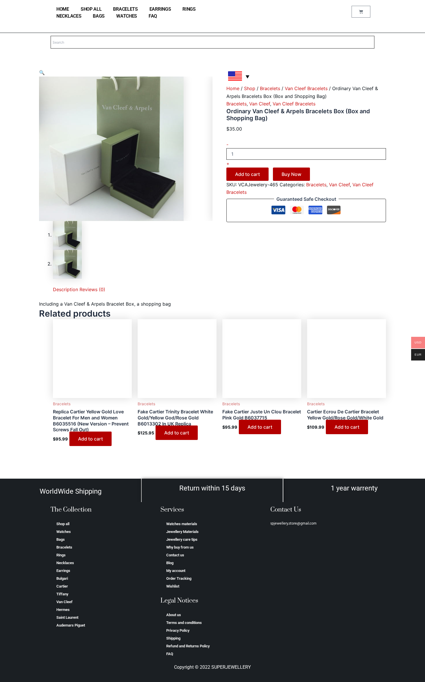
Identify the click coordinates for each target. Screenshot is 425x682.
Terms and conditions (184, 622)
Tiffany (62, 594)
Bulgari (62, 578)
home (62, 9)
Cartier (62, 586)
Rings (189, 9)
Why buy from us (180, 547)
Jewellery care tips (181, 539)
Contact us (175, 555)
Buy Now (291, 174)
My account (175, 570)
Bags (99, 16)
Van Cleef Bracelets (306, 88)
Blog (169, 563)
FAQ (153, 16)
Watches (126, 16)
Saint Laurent (67, 617)
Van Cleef (259, 104)
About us (173, 615)
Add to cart (247, 174)
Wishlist (172, 586)
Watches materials (181, 524)
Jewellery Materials (182, 531)
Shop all (91, 9)
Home (232, 88)
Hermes (63, 609)
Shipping (173, 638)
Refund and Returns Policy (188, 646)
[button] (42, 72)
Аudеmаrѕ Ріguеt (70, 625)
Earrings (160, 9)
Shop (249, 88)
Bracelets (125, 9)
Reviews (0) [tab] (92, 289)
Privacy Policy (177, 630)
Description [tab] (65, 289)
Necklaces (68, 16)
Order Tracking (178, 578)
